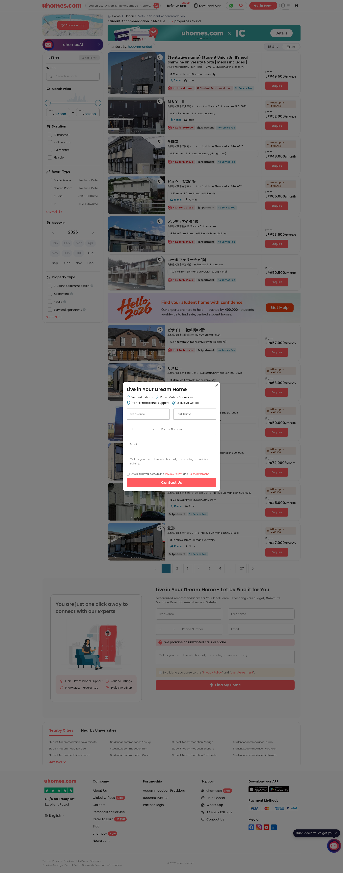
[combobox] (142, 429)
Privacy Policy (173, 474)
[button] (153, 429)
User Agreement (199, 474)
